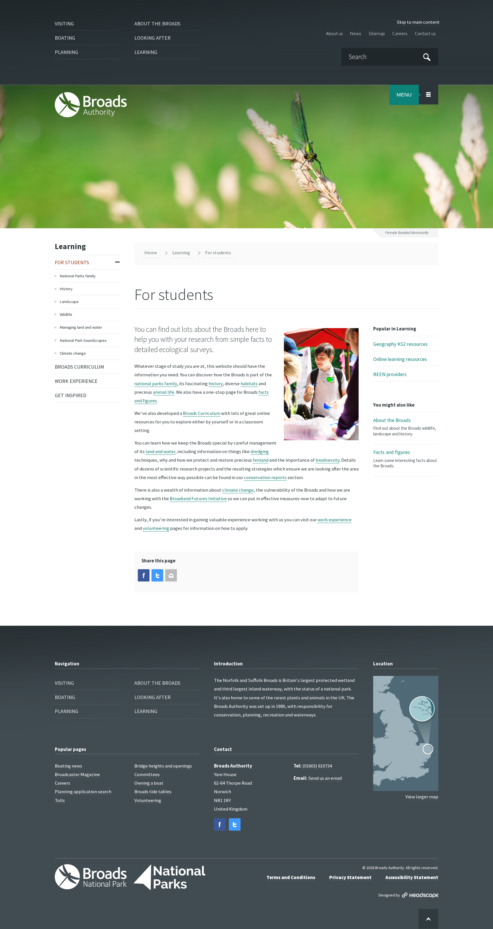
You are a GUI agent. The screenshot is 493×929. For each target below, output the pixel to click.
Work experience (76, 381)
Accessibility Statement (411, 877)
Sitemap (377, 33)
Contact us (425, 33)
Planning (66, 52)
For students (72, 262)
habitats (249, 383)
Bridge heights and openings (163, 766)
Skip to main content (418, 22)
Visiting (64, 23)
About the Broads (157, 23)
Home (150, 252)
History (66, 288)
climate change (238, 490)
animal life (163, 392)
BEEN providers (390, 374)
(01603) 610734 (317, 766)
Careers (399, 33)
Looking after (152, 38)
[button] (143, 575)
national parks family (155, 383)
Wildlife (66, 314)
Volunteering (147, 800)
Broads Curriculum (79, 366)
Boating (65, 38)
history (216, 383)
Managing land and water (81, 327)
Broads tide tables (152, 791)
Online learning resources (400, 359)
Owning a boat (148, 783)
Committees (147, 774)
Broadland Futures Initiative (198, 498)
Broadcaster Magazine (77, 774)
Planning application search (83, 791)
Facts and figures (405, 458)
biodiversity (328, 460)
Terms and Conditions (290, 877)
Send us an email (325, 778)
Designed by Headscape (420, 895)
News (355, 33)
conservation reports (265, 477)
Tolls (60, 800)
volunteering (156, 528)
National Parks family (78, 275)
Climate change (73, 353)
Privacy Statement (350, 877)
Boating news (68, 766)
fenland (260, 460)
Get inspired (70, 395)
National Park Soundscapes (83, 340)
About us (334, 33)
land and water (160, 451)
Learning (145, 52)
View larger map (421, 796)
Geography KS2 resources (400, 344)
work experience (334, 519)
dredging (259, 451)
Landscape (69, 301)
